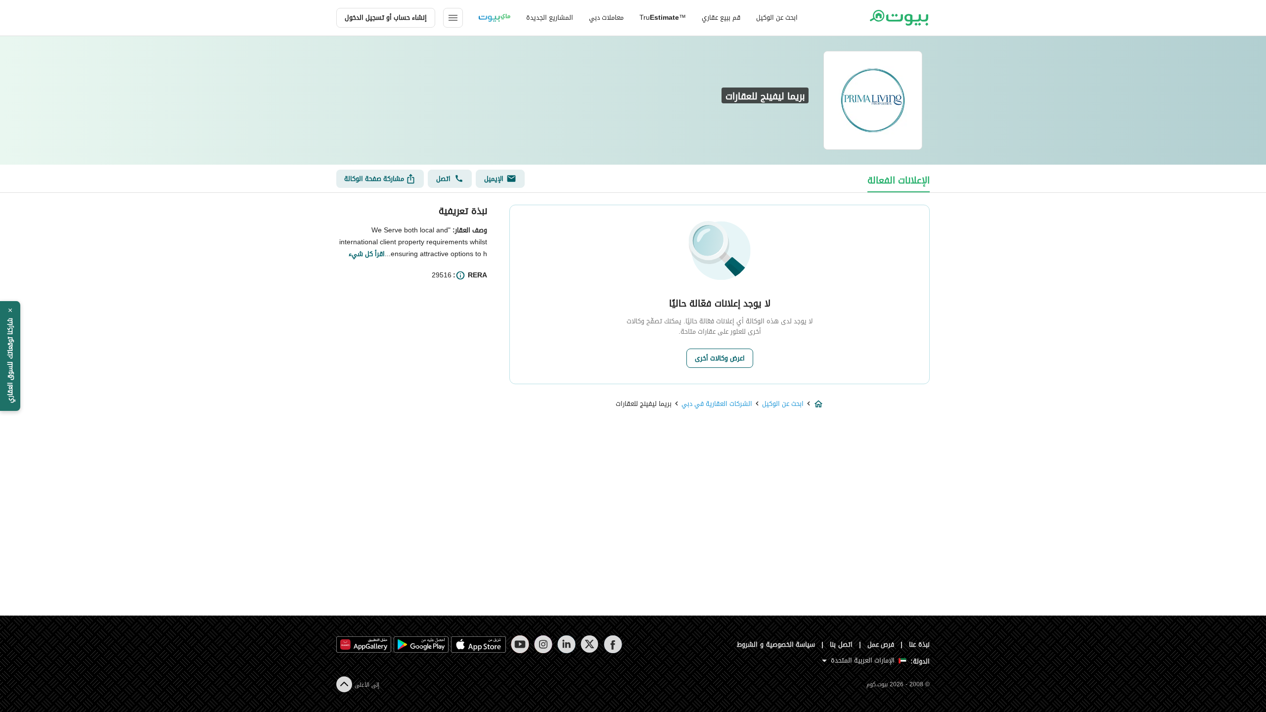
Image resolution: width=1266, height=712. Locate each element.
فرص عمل (881, 644)
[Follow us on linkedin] (566, 644)
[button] (10, 356)
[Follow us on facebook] (613, 644)
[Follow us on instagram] (543, 644)
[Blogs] (494, 18)
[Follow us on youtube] (520, 644)
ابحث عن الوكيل (777, 17)
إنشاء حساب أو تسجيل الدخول (386, 17)
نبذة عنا (919, 644)
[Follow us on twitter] (590, 644)
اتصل (443, 178)
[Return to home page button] (899, 18)
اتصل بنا (841, 644)
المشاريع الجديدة (549, 17)
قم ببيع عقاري (721, 17)
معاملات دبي (606, 17)
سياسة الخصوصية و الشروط (776, 644)
